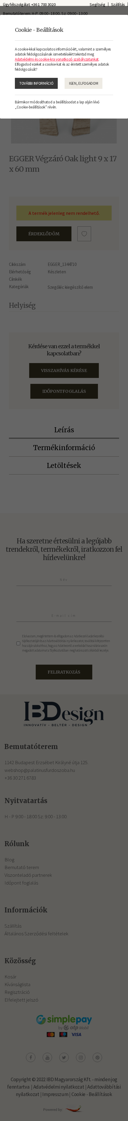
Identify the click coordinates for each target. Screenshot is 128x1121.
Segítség (97, 4)
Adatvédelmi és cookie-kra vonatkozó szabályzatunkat (57, 59)
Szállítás (118, 4)
